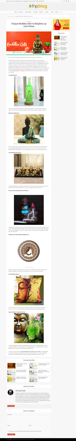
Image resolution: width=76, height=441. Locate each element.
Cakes (10, 1)
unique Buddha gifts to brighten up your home (21, 70)
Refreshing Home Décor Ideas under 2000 (43, 378)
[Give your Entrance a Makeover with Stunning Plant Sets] (57, 53)
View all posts (11, 405)
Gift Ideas (35, 12)
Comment (9, 414)
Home (15, 12)
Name (9, 425)
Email (30, 425)
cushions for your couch (14, 309)
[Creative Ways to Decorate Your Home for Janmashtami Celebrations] (57, 38)
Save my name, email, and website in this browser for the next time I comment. (25, 431)
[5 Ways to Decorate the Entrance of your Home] (57, 58)
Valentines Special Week (39, 1)
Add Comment (27, 29)
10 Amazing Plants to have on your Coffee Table (43, 364)
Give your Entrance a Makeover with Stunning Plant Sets (43, 371)
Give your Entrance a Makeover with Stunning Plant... (64, 53)
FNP (11, 439)
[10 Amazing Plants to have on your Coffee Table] (57, 43)
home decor (25, 187)
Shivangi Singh (34, 29)
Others (56, 12)
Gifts (13, 1)
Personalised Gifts (17, 1)
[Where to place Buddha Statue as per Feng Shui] (57, 48)
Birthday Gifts (26, 1)
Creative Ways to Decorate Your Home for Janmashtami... (21, 365)
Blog (8, 16)
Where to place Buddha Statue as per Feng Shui (21, 371)
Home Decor (12, 16)
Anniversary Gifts (32, 1)
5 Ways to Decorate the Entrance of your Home (21, 378)
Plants (22, 1)
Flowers (7, 1)
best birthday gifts (30, 148)
